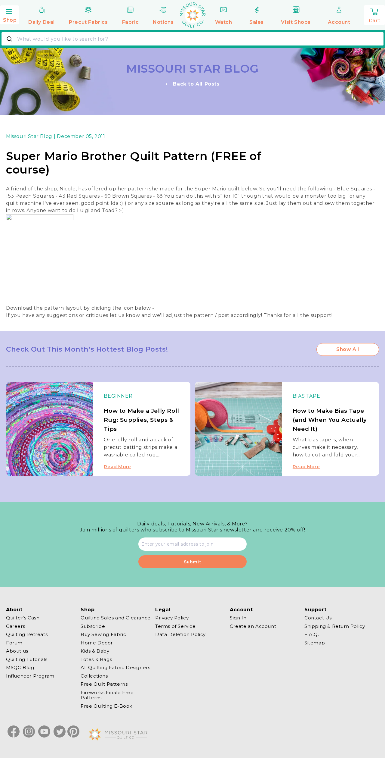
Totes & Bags (96, 659)
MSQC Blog (20, 667)
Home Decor (97, 643)
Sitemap (314, 643)
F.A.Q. (311, 634)
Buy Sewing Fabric (103, 634)
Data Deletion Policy (180, 634)
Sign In (238, 618)
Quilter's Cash (22, 618)
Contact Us (318, 618)
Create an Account (253, 626)
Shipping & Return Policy (334, 626)
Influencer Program (30, 676)
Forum (14, 643)
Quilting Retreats (27, 634)
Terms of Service (175, 626)
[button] (9, 14)
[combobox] (192, 38)
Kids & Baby (95, 651)
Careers (15, 626)
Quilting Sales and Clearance (116, 618)
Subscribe (93, 626)
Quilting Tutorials (27, 659)
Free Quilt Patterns (104, 684)
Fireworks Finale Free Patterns (107, 695)
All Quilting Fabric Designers (115, 667)
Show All (347, 349)
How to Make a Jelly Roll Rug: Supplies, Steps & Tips (141, 419)
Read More (117, 466)
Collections (94, 676)
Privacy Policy (172, 618)
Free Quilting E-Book (106, 706)
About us (17, 651)
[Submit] (10, 38)
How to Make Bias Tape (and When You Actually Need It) (330, 419)
